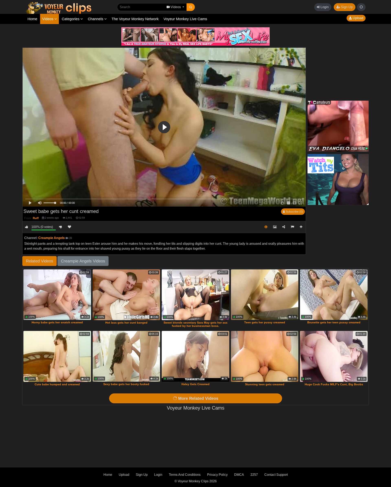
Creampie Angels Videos (83, 261)
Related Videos (39, 261)
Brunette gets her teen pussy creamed (333, 322)
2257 (254, 474)
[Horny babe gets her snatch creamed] (57, 294)
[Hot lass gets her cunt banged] (126, 294)
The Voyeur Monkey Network (135, 19)
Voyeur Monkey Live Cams (185, 19)
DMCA (239, 474)
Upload (357, 18)
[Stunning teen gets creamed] (265, 356)
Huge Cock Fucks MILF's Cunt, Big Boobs (334, 384)
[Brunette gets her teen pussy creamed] (334, 294)
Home (32, 19)
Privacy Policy (217, 474)
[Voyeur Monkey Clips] (66, 7)
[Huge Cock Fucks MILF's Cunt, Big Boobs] (334, 356)
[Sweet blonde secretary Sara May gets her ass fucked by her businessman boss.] (195, 294)
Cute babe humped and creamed (57, 384)
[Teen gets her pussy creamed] (265, 294)
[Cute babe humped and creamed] (57, 356)
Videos (48, 19)
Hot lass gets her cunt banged (126, 322)
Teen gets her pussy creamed (264, 322)
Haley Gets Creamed (195, 384)
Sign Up (346, 7)
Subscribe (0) (294, 211)
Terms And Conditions (185, 474)
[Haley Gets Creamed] (195, 356)
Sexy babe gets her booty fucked (126, 384)
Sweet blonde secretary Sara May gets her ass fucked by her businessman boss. (195, 324)
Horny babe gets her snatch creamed (57, 322)
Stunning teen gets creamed (264, 384)
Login (324, 7)
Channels (96, 19)
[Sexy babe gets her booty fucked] (126, 356)
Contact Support (276, 474)
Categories (71, 19)
